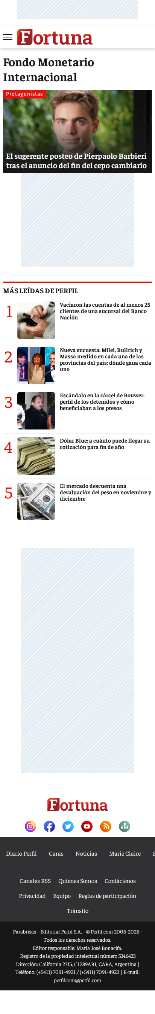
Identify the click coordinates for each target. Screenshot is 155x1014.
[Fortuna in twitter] (68, 827)
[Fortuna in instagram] (30, 827)
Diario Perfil (21, 853)
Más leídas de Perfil (40, 290)
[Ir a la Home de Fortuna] (55, 37)
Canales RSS (35, 880)
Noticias (86, 853)
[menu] (8, 37)
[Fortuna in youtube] (87, 827)
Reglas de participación (107, 895)
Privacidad (32, 895)
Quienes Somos (77, 880)
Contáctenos (120, 880)
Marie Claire (125, 853)
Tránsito (77, 910)
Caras (56, 853)
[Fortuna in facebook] (49, 827)
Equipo (62, 895)
